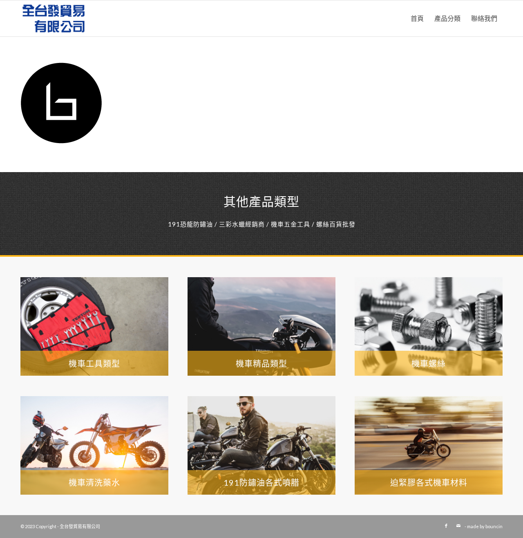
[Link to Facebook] (446, 526)
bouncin (494, 526)
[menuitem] (417, 18)
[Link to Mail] (458, 526)
